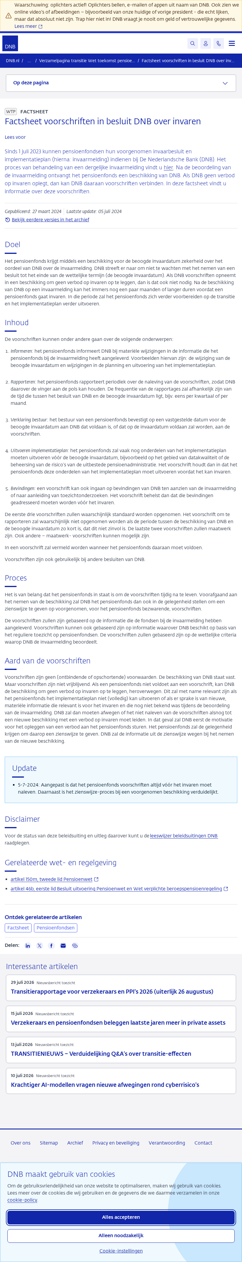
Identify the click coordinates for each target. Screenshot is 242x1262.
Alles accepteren (121, 1217)
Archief (75, 1143)
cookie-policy (22, 1200)
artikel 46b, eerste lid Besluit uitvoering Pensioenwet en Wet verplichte (119, 889)
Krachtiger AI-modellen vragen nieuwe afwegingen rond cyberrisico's (105, 1085)
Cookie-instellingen (121, 1251)
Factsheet (18, 928)
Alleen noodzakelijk (121, 1236)
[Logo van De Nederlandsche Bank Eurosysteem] (10, 43)
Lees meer (26, 26)
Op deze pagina (31, 83)
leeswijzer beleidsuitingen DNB (184, 836)
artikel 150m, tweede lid (55, 879)
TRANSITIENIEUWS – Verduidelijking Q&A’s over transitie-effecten (101, 1054)
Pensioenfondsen (56, 928)
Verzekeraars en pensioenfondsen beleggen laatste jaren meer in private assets (118, 1023)
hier (168, 167)
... (29, 60)
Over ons (20, 1143)
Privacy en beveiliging (115, 1143)
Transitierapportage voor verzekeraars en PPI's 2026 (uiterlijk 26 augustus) (112, 992)
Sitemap (49, 1143)
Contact (203, 1143)
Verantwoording (167, 1143)
